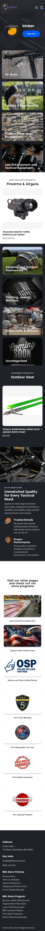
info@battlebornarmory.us (13, 861)
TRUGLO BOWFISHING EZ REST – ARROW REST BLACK (19, 430)
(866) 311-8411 (9, 865)
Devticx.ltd (6, 928)
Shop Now (10, 79)
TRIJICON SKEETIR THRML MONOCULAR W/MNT (16, 233)
